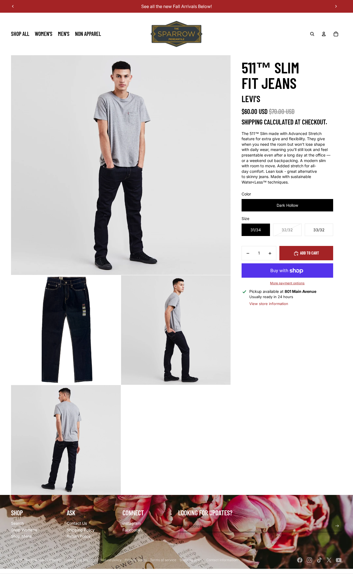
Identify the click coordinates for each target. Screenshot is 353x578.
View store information (268, 304)
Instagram (131, 523)
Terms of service (163, 560)
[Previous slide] (13, 6)
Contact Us (77, 523)
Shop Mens (21, 536)
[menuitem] (20, 34)
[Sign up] (337, 526)
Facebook (131, 529)
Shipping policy (191, 560)
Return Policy (78, 536)
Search (17, 523)
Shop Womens (24, 529)
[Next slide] (336, 6)
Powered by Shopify (79, 560)
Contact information (221, 560)
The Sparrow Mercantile (43, 560)
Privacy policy (136, 560)
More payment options (287, 283)
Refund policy (111, 560)
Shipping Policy (81, 529)
